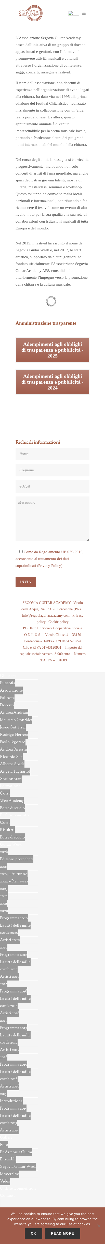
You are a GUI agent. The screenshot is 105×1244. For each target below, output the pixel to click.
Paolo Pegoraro (12, 742)
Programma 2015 (13, 1108)
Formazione (10, 786)
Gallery (6, 1137)
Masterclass (9, 1174)
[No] (98, 1225)
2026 (4, 852)
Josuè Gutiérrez (13, 727)
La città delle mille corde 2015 (15, 1119)
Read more (62, 1233)
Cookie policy (58, 622)
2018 (3, 984)
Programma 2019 (13, 955)
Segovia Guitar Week (18, 1167)
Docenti (7, 705)
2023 (4, 889)
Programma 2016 (13, 1064)
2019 (3, 947)
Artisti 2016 (9, 1086)
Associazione (11, 690)
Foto (4, 1145)
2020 (4, 911)
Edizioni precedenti (16, 859)
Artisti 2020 (10, 940)
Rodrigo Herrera (14, 735)
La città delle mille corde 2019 (15, 966)
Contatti (7, 1196)
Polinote (7, 698)
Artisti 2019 (9, 976)
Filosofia (7, 683)
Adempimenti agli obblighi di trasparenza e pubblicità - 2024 (52, 382)
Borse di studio (12, 808)
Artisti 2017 (9, 1050)
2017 (3, 1020)
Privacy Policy (49, 566)
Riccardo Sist (11, 757)
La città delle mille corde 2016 (15, 1075)
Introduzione (11, 1101)
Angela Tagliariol (15, 771)
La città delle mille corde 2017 (15, 1039)
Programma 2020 (14, 918)
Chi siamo (9, 676)
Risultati (7, 830)
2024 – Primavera (14, 881)
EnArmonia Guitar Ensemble (16, 1156)
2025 (3, 866)
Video (5, 1181)
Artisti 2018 (9, 1013)
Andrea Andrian (14, 713)
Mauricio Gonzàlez (16, 720)
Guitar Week (11, 844)
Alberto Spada (12, 764)
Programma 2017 (13, 1028)
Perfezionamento (14, 815)
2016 (3, 1057)
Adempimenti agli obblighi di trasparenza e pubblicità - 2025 (52, 350)
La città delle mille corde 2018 (15, 1002)
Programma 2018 (13, 991)
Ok (33, 1233)
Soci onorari (11, 779)
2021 (3, 903)
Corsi (5, 793)
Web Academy (12, 801)
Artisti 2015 (9, 1130)
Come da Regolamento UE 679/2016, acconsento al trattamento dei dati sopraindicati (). (50, 559)
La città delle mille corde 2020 (15, 929)
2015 (3, 1094)
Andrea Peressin (13, 749)
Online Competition (18, 1188)
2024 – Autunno (14, 874)
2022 (4, 896)
